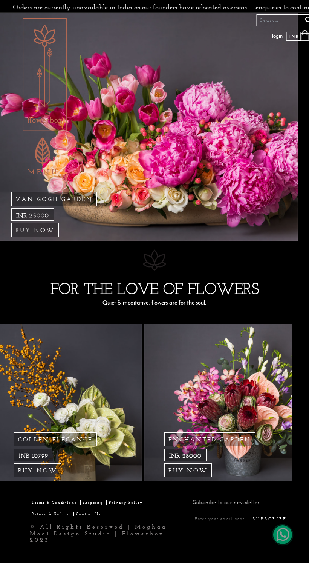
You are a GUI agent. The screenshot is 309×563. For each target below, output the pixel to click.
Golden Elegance (55, 439)
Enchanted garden (209, 439)
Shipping (93, 502)
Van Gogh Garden (54, 199)
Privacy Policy (126, 502)
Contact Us (88, 514)
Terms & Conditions (54, 502)
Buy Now (35, 230)
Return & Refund (51, 514)
